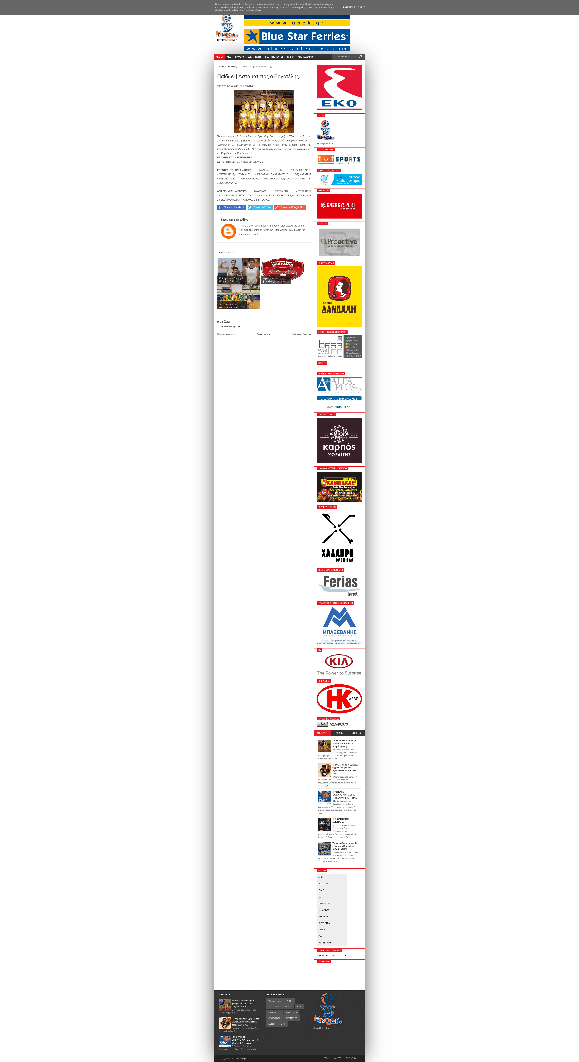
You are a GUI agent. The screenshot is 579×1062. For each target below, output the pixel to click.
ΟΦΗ (320, 936)
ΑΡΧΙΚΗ (327, 1058)
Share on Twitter (262, 207)
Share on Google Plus (292, 207)
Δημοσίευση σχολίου (230, 326)
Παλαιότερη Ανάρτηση (301, 334)
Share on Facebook (234, 207)
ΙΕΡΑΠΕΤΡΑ (324, 923)
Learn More (348, 7)
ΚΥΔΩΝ (321, 929)
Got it (361, 7)
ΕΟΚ (320, 897)
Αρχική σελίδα (263, 334)
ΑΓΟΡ (321, 877)
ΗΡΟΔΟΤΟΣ (324, 916)
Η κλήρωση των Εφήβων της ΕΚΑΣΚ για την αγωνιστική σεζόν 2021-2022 (245, 1022)
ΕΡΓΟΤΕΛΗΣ (324, 903)
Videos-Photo (324, 943)
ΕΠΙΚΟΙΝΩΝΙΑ (350, 1058)
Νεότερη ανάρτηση (226, 334)
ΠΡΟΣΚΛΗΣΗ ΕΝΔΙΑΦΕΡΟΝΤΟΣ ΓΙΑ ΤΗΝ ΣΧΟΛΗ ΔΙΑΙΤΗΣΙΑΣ (245, 1040)
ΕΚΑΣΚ (321, 890)
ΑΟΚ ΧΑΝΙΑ (324, 883)
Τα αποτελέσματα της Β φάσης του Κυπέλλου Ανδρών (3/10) (243, 1003)
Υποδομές (248, 86)
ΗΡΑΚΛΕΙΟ (323, 910)
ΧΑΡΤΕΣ (337, 1058)
